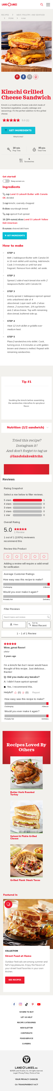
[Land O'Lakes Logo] (9, 4)
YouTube (38, 1004)
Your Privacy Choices (26, 1079)
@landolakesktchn (26, 456)
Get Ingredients (20, 130)
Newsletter (26, 1028)
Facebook (23, 76)
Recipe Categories (26, 1023)
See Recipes (14, 980)
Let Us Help (26, 1017)
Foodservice (26, 1038)
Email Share (29, 76)
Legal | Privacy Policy (21, 1073)
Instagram (20, 1004)
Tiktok (26, 1004)
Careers (26, 1044)
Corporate (26, 1033)
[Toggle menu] (48, 5)
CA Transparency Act (26, 1085)
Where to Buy (26, 1012)
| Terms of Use (34, 1073)
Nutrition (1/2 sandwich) (25, 427)
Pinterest (17, 76)
